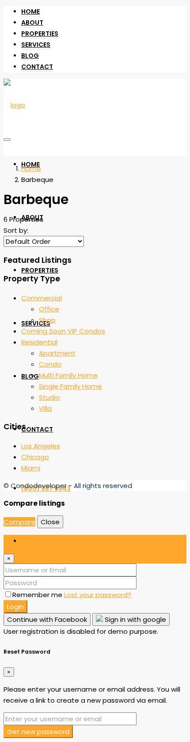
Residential (39, 342)
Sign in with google (134, 619)
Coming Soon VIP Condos (63, 331)
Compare (19, 521)
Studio (49, 397)
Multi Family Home (68, 375)
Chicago (35, 457)
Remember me (38, 594)
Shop (47, 320)
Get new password (38, 731)
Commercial (41, 298)
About (32, 22)
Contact (37, 66)
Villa (45, 408)
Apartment (57, 353)
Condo (50, 364)
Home (30, 11)
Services (35, 44)
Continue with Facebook (47, 619)
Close (50, 521)
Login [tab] (29, 540)
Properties (39, 33)
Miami (30, 468)
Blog (30, 55)
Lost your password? (97, 594)
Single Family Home (70, 386)
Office (49, 309)
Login (15, 606)
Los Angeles (40, 445)
